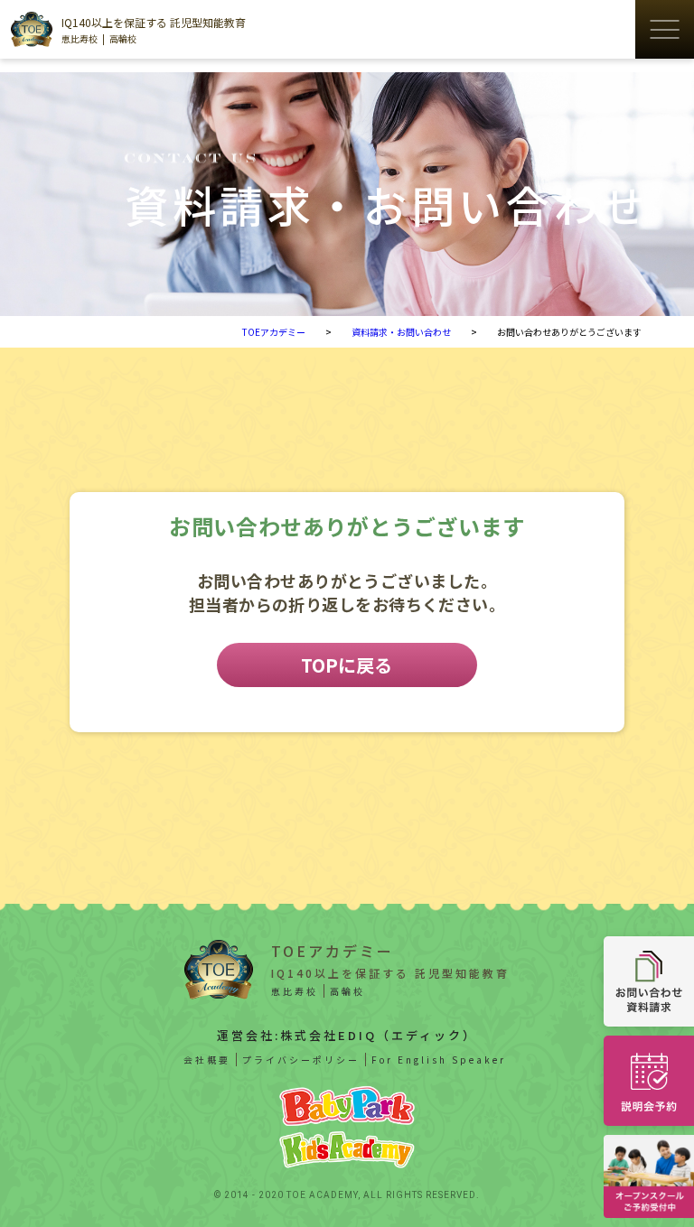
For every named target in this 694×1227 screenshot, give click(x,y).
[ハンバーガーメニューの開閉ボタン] (664, 29)
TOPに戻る (346, 665)
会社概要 (206, 1059)
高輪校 (122, 38)
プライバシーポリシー (301, 1059)
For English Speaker (438, 1059)
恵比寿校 (79, 38)
